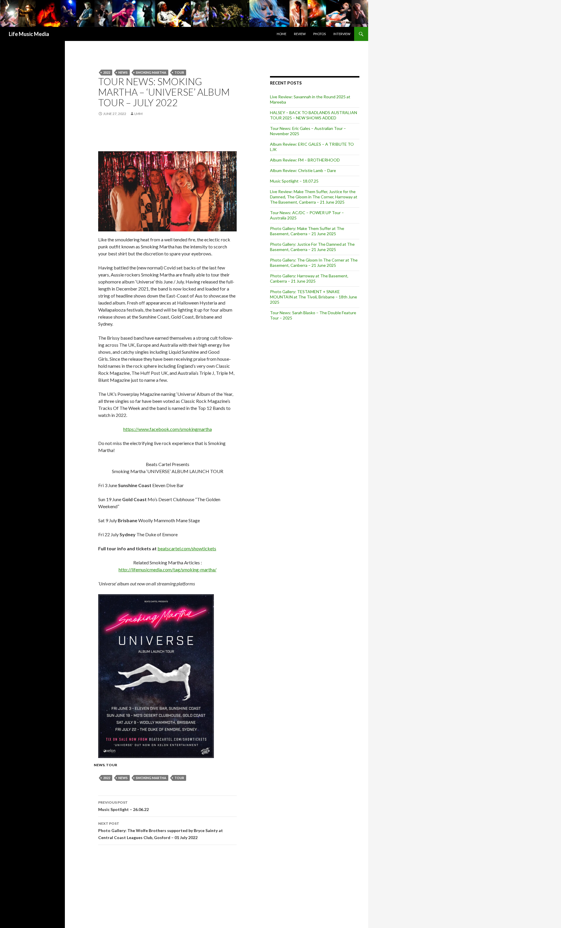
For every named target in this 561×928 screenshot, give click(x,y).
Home (281, 34)
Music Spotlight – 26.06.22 (123, 806)
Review (300, 34)
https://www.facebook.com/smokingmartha (167, 429)
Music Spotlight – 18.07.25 (294, 180)
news (123, 72)
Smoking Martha (151, 72)
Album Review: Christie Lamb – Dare (303, 170)
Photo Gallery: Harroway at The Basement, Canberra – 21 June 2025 (309, 278)
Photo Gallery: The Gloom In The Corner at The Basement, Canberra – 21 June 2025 (314, 262)
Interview (341, 34)
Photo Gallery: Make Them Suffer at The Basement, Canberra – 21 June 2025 (307, 231)
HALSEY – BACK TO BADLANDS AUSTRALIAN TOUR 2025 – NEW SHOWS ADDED (313, 115)
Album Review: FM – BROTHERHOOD (305, 159)
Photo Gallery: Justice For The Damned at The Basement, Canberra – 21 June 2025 (312, 247)
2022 (106, 72)
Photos (319, 34)
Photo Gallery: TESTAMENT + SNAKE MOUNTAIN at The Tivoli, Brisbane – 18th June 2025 (313, 297)
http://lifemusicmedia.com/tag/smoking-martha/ (168, 569)
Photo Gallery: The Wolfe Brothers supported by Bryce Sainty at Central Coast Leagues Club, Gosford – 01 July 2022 (160, 830)
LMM (138, 113)
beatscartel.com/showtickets (186, 548)
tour (179, 72)
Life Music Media (29, 34)
